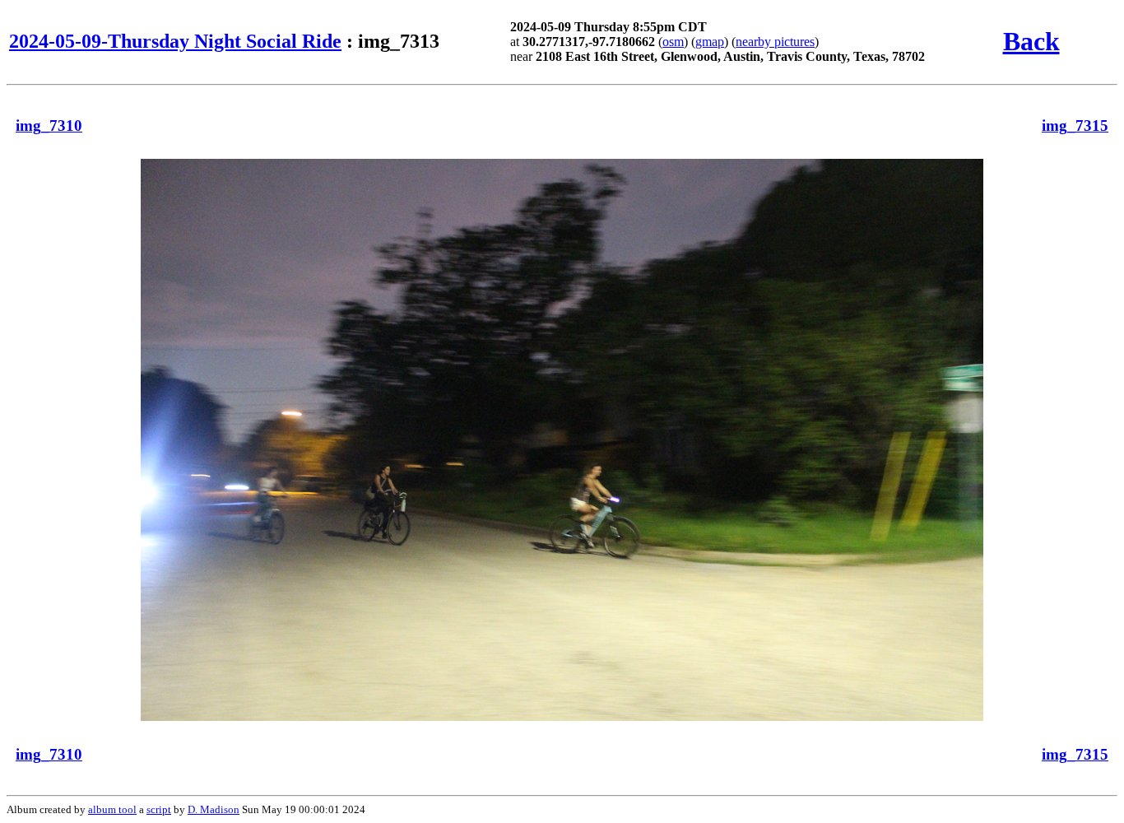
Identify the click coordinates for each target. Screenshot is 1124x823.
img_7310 (49, 125)
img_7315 (1075, 125)
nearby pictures (775, 42)
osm (673, 42)
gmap (709, 42)
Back (1031, 41)
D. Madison (213, 809)
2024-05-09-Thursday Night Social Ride (175, 41)
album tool (112, 809)
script (158, 809)
